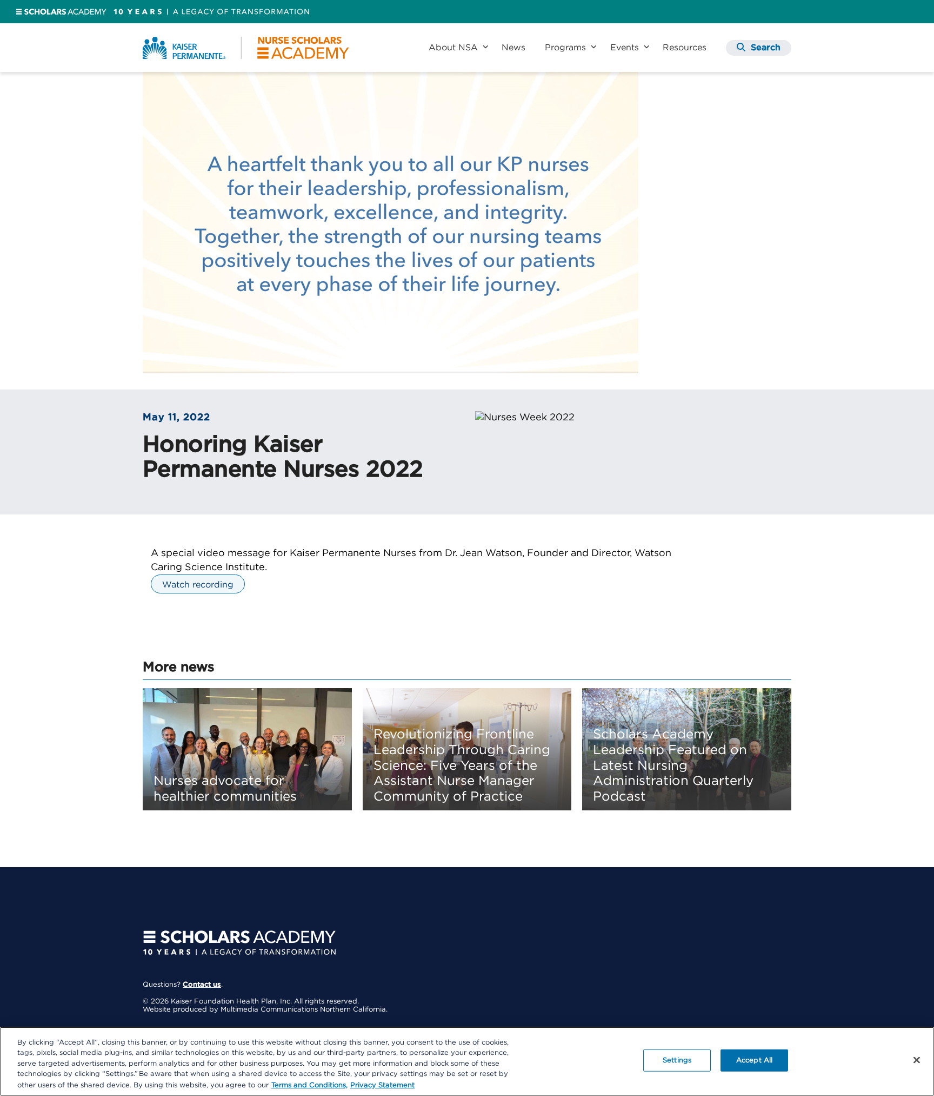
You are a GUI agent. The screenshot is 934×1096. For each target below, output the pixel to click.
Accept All (754, 1060)
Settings (677, 1060)
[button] (758, 47)
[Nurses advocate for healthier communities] (247, 749)
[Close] (917, 1060)
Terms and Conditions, (309, 1084)
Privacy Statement (382, 1084)
